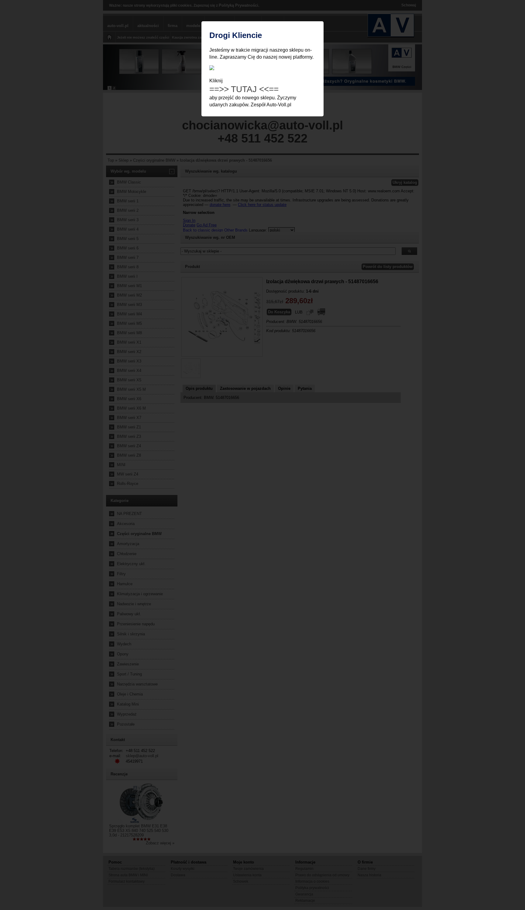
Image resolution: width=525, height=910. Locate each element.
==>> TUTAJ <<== (244, 89)
